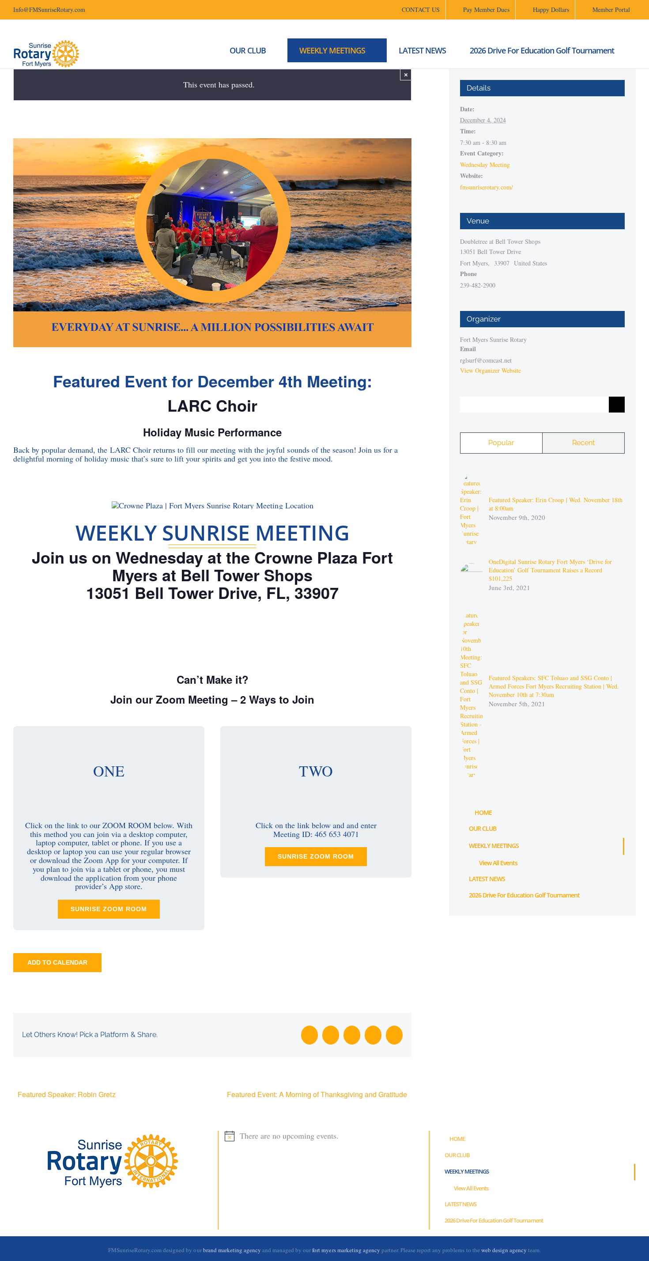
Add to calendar (57, 962)
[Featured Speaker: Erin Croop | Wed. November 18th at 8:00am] (471, 476)
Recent (583, 443)
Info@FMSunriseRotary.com (49, 9)
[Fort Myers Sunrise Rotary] (203, 50)
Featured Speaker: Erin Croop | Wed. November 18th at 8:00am (556, 504)
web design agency (504, 1249)
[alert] (324, 1136)
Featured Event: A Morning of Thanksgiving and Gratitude (317, 1094)
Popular (501, 443)
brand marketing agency (232, 1249)
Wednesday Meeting (485, 164)
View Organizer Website (490, 370)
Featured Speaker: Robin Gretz (67, 1094)
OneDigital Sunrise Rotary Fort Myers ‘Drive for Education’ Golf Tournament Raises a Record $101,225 (550, 570)
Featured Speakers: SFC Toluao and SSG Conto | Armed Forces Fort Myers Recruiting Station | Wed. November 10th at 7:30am (554, 686)
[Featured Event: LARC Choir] (212, 142)
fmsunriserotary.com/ (486, 187)
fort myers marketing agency (346, 1249)
